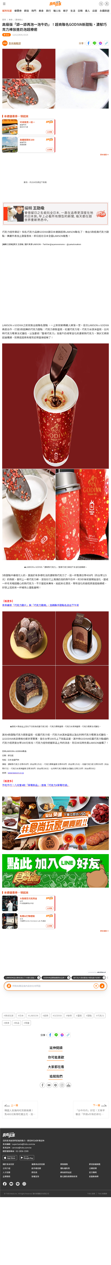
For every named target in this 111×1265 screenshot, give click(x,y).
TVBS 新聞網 (102, 1194)
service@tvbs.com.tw (21, 1147)
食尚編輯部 (15, 43)
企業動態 (6, 1176)
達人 (87, 10)
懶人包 (57, 10)
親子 (65, 10)
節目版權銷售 (94, 1164)
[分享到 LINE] (94, 43)
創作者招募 (36, 1168)
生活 (72, 10)
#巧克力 (100, 1015)
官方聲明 (93, 1172)
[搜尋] (101, 4)
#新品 (16, 1022)
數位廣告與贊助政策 (68, 1176)
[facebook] (5, 1184)
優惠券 (18, 10)
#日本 (21, 1015)
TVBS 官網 (91, 1194)
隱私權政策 (65, 1168)
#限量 (26, 1022)
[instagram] (24, 1184)
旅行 (48, 10)
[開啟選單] (4, 4)
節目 (26, 10)
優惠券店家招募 (38, 1164)
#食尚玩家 (9, 1015)
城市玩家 (7, 10)
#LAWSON (33, 1015)
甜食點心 (19, 19)
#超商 (45, 1015)
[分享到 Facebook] (88, 43)
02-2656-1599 (22, 1151)
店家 (94, 10)
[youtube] (11, 1184)
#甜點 (89, 1015)
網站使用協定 (66, 1172)
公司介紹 (6, 1168)
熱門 (33, 10)
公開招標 (93, 1168)
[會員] (107, 4)
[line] (18, 1184)
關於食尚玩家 (8, 1164)
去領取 (49, 132)
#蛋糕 (79, 1015)
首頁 (4, 19)
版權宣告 (35, 1176)
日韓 (80, 10)
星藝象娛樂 (94, 1176)
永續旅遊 (104, 10)
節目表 (34, 1172)
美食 (41, 10)
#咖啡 (69, 1015)
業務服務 (64, 1164)
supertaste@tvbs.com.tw (23, 1144)
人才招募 (6, 1172)
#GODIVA (57, 1015)
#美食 (6, 1022)
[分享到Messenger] (100, 43)
